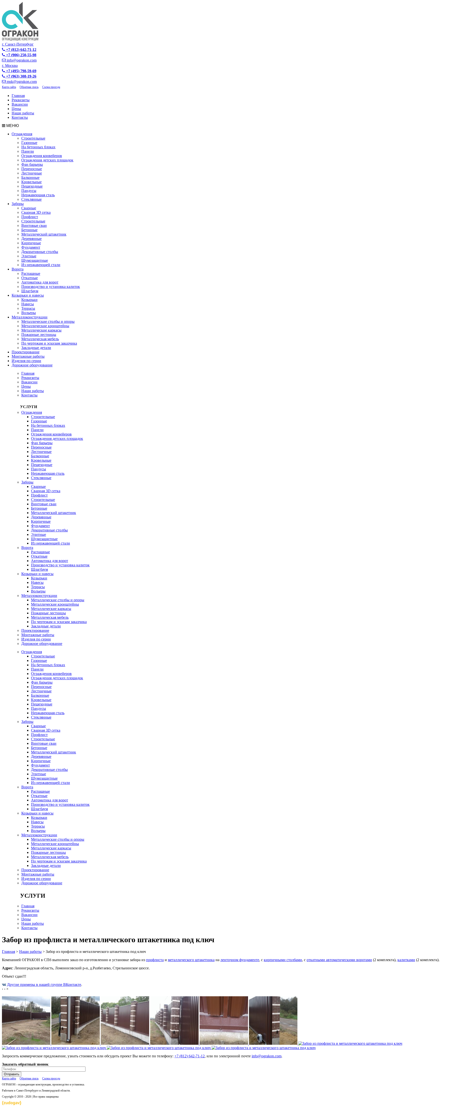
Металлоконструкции (29, 317)
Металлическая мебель (40, 339)
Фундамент (30, 247)
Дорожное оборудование (32, 365)
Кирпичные (31, 243)
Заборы (18, 204)
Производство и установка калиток (50, 287)
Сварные (28, 208)
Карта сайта (9, 87)
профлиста (155, 960)
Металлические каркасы (41, 330)
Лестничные (31, 173)
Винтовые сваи (34, 225)
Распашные (30, 273)
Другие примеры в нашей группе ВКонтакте (44, 984)
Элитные (28, 256)
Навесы (27, 304)
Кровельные (31, 182)
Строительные (33, 138)
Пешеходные (32, 186)
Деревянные (31, 239)
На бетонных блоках (38, 147)
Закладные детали (36, 348)
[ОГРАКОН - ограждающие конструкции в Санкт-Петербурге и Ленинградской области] (20, 39)
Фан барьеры (32, 164)
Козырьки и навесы (28, 295)
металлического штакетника (191, 960)
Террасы (28, 308)
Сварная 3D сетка (36, 212)
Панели (27, 151)
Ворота (17, 269)
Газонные (29, 143)
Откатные (29, 278)
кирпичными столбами (283, 960)
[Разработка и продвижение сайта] (11, 1104)
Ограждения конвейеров (41, 156)
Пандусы (28, 191)
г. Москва (10, 65)
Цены (16, 109)
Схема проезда (51, 87)
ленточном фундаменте (239, 960)
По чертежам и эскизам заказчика (49, 343)
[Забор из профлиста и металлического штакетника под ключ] (26, 1043)
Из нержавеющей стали (40, 265)
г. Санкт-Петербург (18, 44)
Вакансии (20, 104)
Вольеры (28, 313)
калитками (406, 960)
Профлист (29, 217)
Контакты (20, 117)
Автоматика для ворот (39, 282)
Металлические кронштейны (45, 326)
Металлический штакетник (43, 234)
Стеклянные (31, 199)
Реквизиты (21, 100)
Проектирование (25, 352)
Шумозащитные (34, 260)
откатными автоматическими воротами (339, 960)
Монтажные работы (28, 356)
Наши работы (23, 113)
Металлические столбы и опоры (48, 321)
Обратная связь (29, 87)
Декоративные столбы (39, 252)
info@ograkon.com (266, 1056)
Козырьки (29, 300)
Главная (18, 96)
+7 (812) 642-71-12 (189, 1056)
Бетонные (29, 230)
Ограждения (22, 134)
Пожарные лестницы (38, 334)
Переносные (31, 169)
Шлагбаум (29, 291)
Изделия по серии (26, 361)
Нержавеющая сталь (38, 195)
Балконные (30, 177)
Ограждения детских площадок (47, 160)
